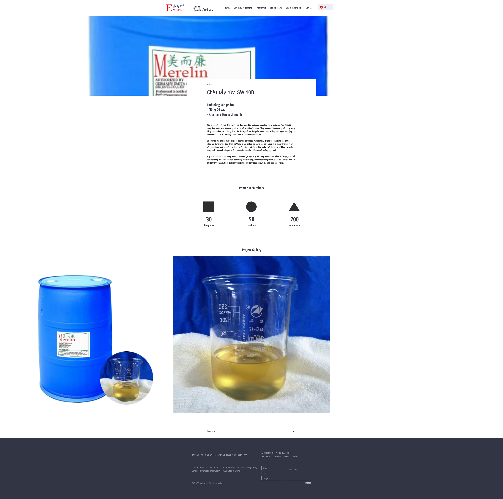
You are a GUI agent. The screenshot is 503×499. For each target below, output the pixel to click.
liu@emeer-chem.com (209, 470)
